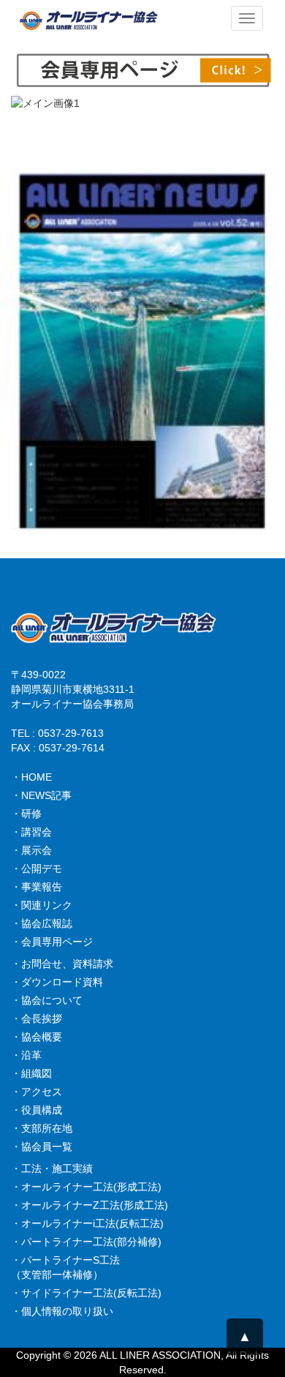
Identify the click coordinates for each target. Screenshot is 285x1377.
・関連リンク (41, 905)
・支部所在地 (41, 1128)
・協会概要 (36, 1037)
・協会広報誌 (41, 923)
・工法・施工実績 (52, 1168)
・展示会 (31, 850)
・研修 (26, 813)
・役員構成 (36, 1110)
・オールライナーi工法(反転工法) (87, 1223)
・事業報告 (36, 887)
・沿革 (26, 1055)
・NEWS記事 (41, 795)
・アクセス (36, 1092)
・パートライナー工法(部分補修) (86, 1241)
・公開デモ (36, 868)
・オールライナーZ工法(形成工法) (89, 1205)
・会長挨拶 (36, 1018)
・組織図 (31, 1073)
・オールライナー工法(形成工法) (86, 1187)
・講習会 (31, 832)
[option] (142, 114)
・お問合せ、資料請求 (62, 963)
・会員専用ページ (52, 942)
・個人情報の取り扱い (62, 1311)
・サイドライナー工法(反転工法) (86, 1293)
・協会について (47, 1000)
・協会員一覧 (41, 1146)
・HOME (31, 777)
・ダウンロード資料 (57, 982)
